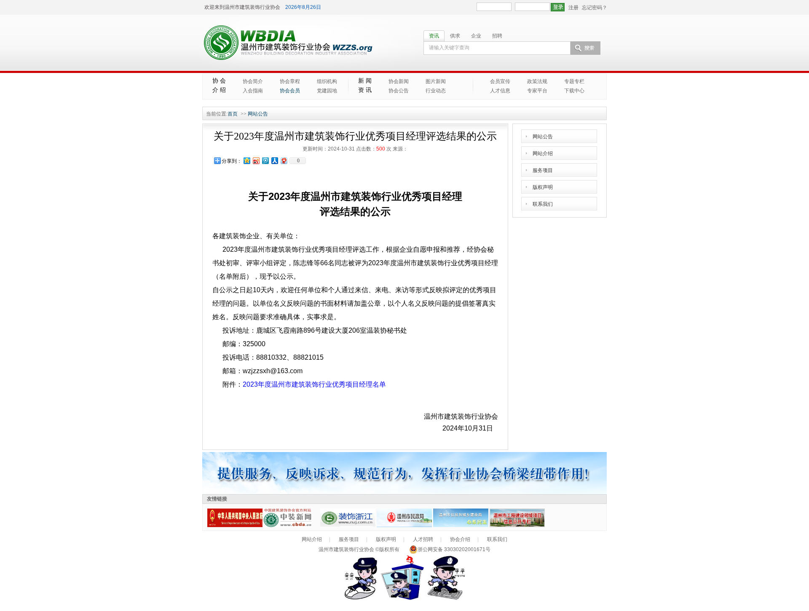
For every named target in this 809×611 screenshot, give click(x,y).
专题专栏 (574, 81)
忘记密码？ (594, 8)
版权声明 (543, 187)
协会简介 (253, 81)
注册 (573, 8)
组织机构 (327, 81)
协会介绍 (460, 539)
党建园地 (327, 91)
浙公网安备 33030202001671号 (454, 549)
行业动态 (436, 91)
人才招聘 (423, 539)
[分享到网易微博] (283, 160)
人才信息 (500, 91)
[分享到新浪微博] (255, 160)
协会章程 (290, 81)
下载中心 (574, 91)
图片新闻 (436, 81)
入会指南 (253, 91)
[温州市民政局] (404, 525)
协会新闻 (398, 81)
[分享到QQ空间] (246, 160)
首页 (233, 114)
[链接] (235, 525)
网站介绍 (543, 153)
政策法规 (537, 81)
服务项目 (543, 170)
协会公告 (398, 91)
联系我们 (543, 204)
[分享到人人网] (274, 160)
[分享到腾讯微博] (265, 160)
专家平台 (537, 91)
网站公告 (258, 114)
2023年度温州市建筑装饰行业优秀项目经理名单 (314, 384)
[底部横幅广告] (404, 492)
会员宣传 (500, 81)
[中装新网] (291, 525)
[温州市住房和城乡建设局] (460, 525)
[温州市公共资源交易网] (517, 525)
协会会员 (290, 91)
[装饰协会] (347, 525)
